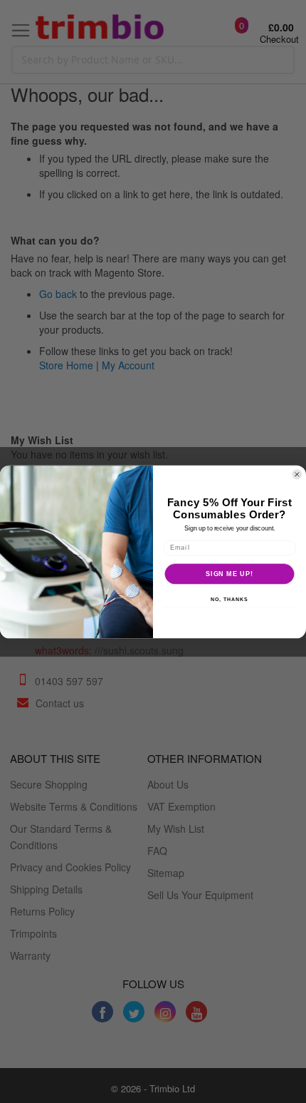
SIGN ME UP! (229, 573)
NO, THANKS (229, 599)
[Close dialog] (297, 474)
